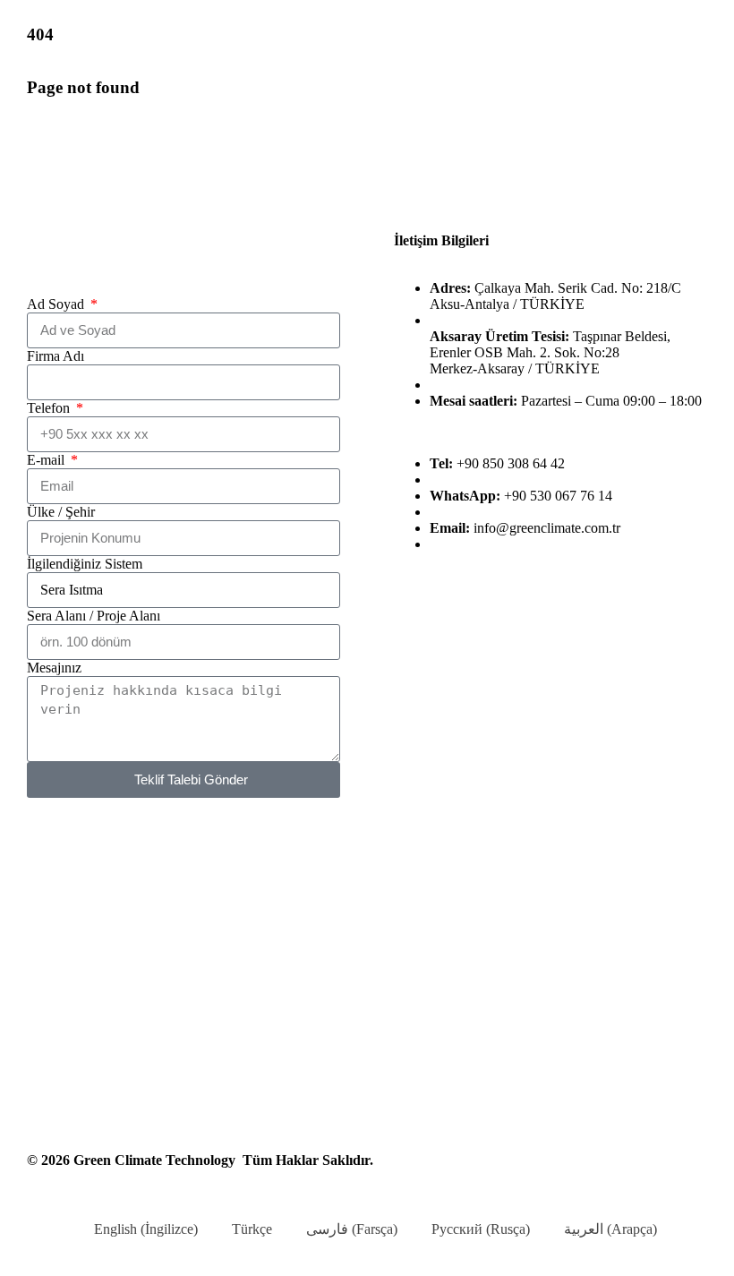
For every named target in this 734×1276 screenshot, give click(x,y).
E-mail (47, 459)
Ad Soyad (57, 304)
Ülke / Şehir (61, 511)
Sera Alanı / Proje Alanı (93, 615)
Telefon (50, 407)
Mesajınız (54, 667)
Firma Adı (55, 356)
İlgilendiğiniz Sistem (84, 563)
